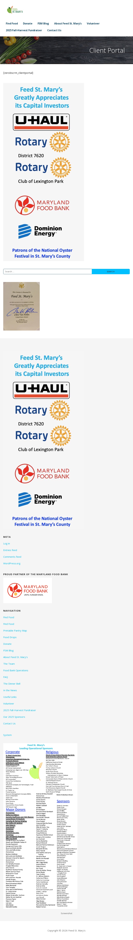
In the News (10, 690)
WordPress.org (11, 563)
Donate (27, 23)
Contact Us (54, 30)
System (7, 735)
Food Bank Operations (15, 670)
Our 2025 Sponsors (14, 716)
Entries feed (10, 550)
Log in (6, 543)
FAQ (5, 677)
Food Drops (10, 637)
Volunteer (93, 23)
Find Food (12, 23)
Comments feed (12, 556)
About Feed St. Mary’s (68, 23)
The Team (9, 663)
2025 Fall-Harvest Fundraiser (24, 30)
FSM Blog (43, 23)
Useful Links (10, 696)
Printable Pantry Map (15, 630)
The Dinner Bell (11, 683)
